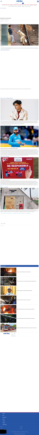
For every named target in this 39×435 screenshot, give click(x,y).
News (3, 415)
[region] (19, 13)
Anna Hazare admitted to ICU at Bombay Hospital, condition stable (24, 290)
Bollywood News (19, 6)
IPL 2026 (9, 6)
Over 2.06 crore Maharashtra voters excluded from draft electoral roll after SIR (26, 318)
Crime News (23, 6)
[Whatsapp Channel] (4, 22)
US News (16, 6)
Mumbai (4, 413)
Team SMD (8, 19)
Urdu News (1, 428)
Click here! (29, 213)
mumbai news (4, 223)
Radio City (21, 428)
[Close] (6, 429)
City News (26, 6)
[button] (4, 1)
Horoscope (29, 6)
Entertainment (4, 417)
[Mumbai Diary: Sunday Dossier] (3, 432)
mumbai (1, 223)
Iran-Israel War (12, 6)
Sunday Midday (5, 424)
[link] (1, 429)
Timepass (4, 422)
